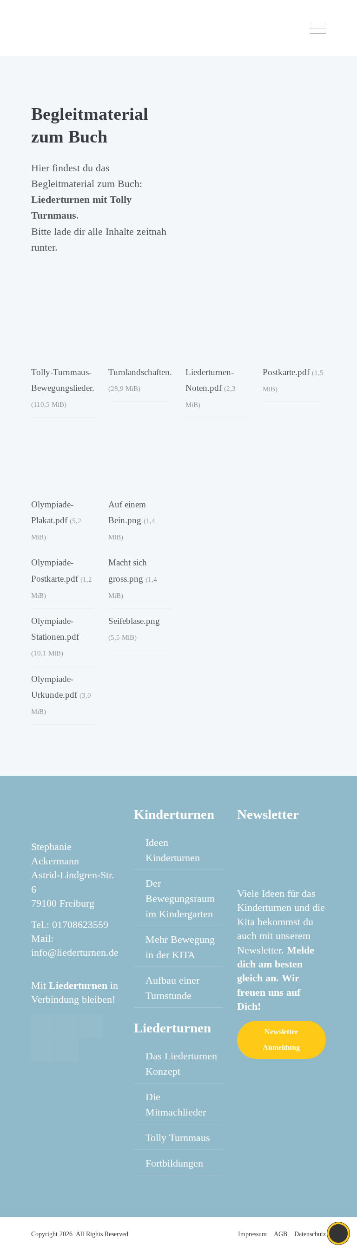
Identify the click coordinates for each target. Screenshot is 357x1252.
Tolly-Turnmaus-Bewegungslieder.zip (68, 387)
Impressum (252, 1234)
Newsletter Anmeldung (281, 1039)
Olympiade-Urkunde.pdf (61, 694)
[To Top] (338, 1233)
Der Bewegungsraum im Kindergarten (180, 898)
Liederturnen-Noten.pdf (210, 388)
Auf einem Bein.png (131, 520)
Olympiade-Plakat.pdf (56, 520)
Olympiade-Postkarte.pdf (61, 578)
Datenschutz (310, 1234)
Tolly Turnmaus (177, 1137)
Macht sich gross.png (132, 578)
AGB (280, 1234)
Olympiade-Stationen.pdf (55, 636)
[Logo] (81, 28)
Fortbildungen (174, 1163)
